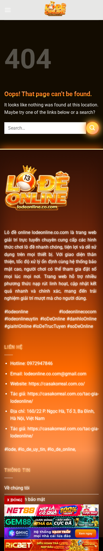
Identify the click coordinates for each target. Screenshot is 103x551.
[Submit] (92, 128)
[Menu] (7, 10)
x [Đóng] (14, 500)
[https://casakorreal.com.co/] (54, 10)
